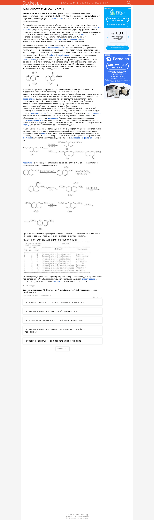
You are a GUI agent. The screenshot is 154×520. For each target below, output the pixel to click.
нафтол (52, 55)
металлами (53, 118)
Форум (64, 2)
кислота (84, 34)
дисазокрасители (38, 113)
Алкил (43, 133)
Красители (27, 163)
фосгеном (88, 138)
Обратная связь (82, 517)
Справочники (100, 2)
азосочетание (29, 99)
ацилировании (76, 138)
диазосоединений (56, 47)
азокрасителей (29, 59)
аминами (56, 281)
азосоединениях (94, 113)
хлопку (26, 125)
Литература (30, 285)
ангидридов (59, 39)
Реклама (68, 517)
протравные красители (33, 120)
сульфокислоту (64, 55)
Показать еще (63, 349)
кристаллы (57, 18)
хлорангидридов (74, 39)
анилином (27, 138)
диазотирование (89, 279)
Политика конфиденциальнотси (77, 519)
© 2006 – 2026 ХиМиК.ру (77, 514)
